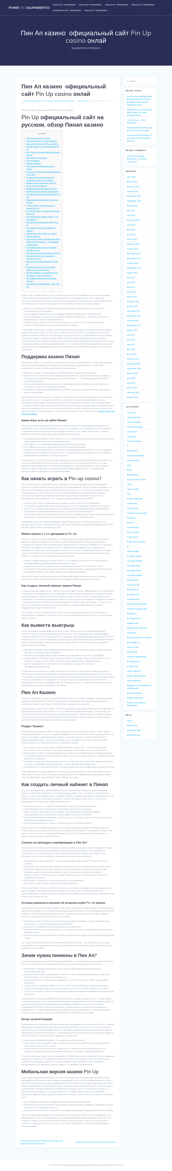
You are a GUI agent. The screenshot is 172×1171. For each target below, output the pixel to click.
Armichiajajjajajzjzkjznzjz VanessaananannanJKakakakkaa (48, 100)
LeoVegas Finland (134, 561)
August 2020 (132, 373)
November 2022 (134, 258)
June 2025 (131, 215)
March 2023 (132, 239)
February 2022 (133, 301)
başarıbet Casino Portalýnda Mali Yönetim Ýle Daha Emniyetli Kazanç (139, 112)
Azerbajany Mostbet (136, 455)
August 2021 (132, 330)
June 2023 (131, 225)
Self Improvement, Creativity (139, 637)
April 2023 (131, 234)
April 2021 (131, 349)
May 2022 (131, 287)
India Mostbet (133, 551)
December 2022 (133, 253)
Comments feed (134, 730)
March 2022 (132, 296)
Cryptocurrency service (137, 513)
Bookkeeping (133, 474)
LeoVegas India (133, 565)
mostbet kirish (133, 599)
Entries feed (132, 725)
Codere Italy (132, 503)
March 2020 (132, 387)
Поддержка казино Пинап (38, 138)
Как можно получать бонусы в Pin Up (43, 253)
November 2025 (134, 196)
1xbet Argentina (134, 417)
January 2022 (132, 306)
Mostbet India (133, 594)
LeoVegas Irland (134, 570)
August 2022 (132, 272)
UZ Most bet (132, 666)
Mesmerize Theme (115, 1165)
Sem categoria (83, 100)
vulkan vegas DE (134, 671)
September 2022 (134, 268)
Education (131, 518)
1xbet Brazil (132, 431)
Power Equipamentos (29, 7)
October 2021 (133, 320)
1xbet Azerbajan (134, 422)
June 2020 (131, 378)
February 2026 (133, 186)
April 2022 (131, 292)
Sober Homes (133, 647)
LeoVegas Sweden (135, 575)
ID (128, 546)
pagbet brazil (132, 623)
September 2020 (134, 368)
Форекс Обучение (135, 697)
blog (129, 465)
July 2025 (131, 210)
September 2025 (134, 201)
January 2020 (132, 397)
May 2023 (131, 229)
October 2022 (133, 263)
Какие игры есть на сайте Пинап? (41, 141)
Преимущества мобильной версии (42, 191)
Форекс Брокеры (134, 693)
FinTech (130, 522)
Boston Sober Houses (136, 479)
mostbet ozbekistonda (136, 604)
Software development (137, 656)
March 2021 (132, 354)
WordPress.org (133, 735)
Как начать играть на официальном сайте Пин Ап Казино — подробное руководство (43, 242)
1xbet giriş (131, 436)
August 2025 (132, 205)
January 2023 (132, 249)
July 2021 (131, 335)
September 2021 (134, 325)
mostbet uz (132, 613)
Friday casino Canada (136, 541)
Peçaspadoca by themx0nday (67, 10)
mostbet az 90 (133, 585)
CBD (129, 494)
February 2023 (133, 244)
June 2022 (131, 282)
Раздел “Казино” (33, 163)
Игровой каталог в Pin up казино (41, 233)
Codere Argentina (134, 498)
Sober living (132, 652)
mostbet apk (132, 580)
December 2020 (133, 363)
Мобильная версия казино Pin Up (41, 188)
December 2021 (133, 311)
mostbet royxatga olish (137, 609)
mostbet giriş (132, 589)
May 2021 (131, 344)
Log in (129, 720)
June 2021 (131, 339)
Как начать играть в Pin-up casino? (42, 144)
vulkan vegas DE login (136, 676)
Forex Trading (133, 532)
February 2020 (133, 392)
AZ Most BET (132, 451)
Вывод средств (33, 236)
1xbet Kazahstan (134, 441)
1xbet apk (131, 412)
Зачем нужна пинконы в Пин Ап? (41, 183)
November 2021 (134, 316)
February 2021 (133, 359)
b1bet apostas (133, 460)
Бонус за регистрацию (36, 186)
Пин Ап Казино (33, 160)
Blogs (129, 470)
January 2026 (132, 191)
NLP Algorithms (134, 618)
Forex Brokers (133, 527)
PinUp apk (131, 632)
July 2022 (131, 277)
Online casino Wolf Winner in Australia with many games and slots (139, 138)
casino (129, 484)
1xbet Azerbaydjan (135, 427)
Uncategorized (133, 661)
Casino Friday (132, 489)
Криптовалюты (134, 680)
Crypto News (132, 508)
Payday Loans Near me (137, 628)
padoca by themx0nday (64, 5)
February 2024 (133, 220)
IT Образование (134, 556)
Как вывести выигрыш (36, 158)
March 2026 (132, 182)
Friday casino (132, 537)
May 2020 (131, 383)
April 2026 (131, 177)
